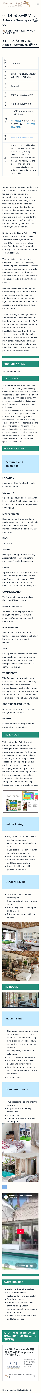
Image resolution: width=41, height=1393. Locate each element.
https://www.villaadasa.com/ (22, 138)
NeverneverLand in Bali (13, 1390)
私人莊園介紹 (8, 33)
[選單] (38, 4)
